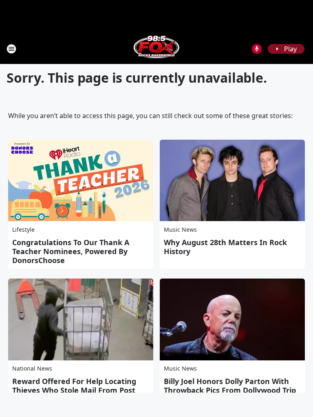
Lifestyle (23, 229)
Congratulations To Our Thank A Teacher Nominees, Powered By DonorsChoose (70, 251)
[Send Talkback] (257, 49)
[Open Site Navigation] (11, 49)
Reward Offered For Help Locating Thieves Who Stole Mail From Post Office (74, 390)
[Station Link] (156, 48)
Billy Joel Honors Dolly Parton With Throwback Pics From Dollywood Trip (230, 386)
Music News (180, 229)
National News (32, 368)
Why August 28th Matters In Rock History (225, 247)
